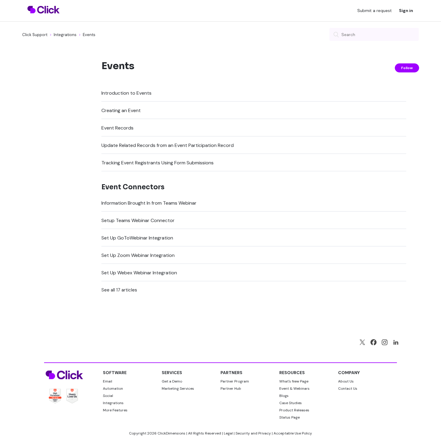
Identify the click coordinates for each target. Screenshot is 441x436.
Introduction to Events (126, 93)
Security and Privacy (253, 433)
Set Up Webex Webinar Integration (139, 273)
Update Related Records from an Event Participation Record (167, 145)
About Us (346, 381)
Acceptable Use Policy (293, 433)
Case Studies (290, 403)
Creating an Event (121, 110)
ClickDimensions (171, 433)
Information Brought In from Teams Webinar (148, 203)
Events (89, 34)
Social (108, 395)
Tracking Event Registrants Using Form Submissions (157, 163)
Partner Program (234, 381)
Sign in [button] (406, 10)
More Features (115, 410)
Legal (228, 433)
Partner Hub (230, 388)
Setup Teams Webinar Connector (138, 220)
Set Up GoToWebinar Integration (137, 238)
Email (107, 381)
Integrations (65, 34)
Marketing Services (178, 388)
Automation (113, 388)
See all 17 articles (119, 290)
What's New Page (293, 381)
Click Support (34, 34)
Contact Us (347, 388)
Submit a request (374, 10)
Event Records (117, 128)
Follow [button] (407, 68)
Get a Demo (172, 381)
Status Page (289, 417)
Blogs (284, 395)
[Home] (43, 17)
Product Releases (294, 410)
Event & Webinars (294, 388)
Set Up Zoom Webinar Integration (138, 255)
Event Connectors (132, 187)
